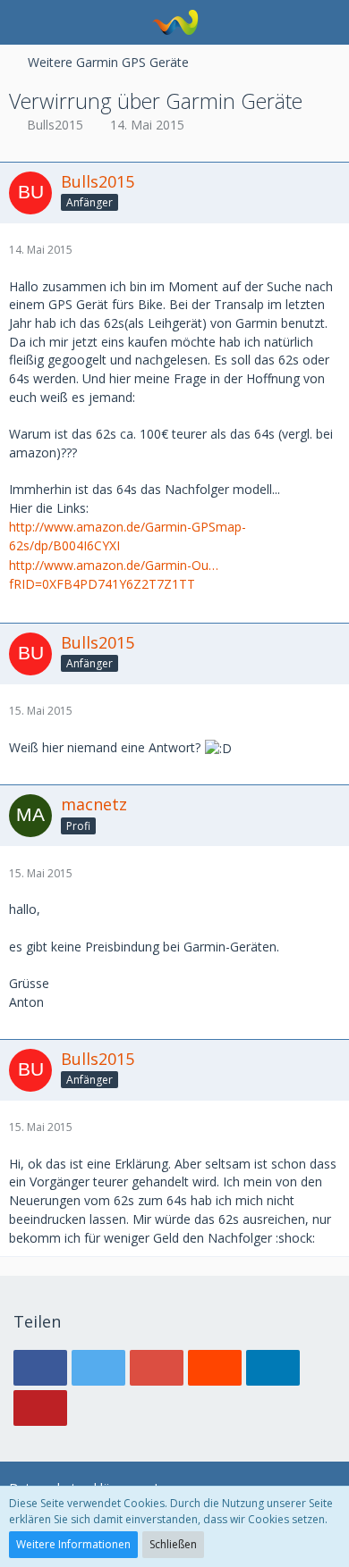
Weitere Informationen (73, 1544)
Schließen (173, 1544)
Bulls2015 (55, 124)
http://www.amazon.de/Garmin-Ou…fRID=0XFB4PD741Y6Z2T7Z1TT (113, 574)
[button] (23, 22)
